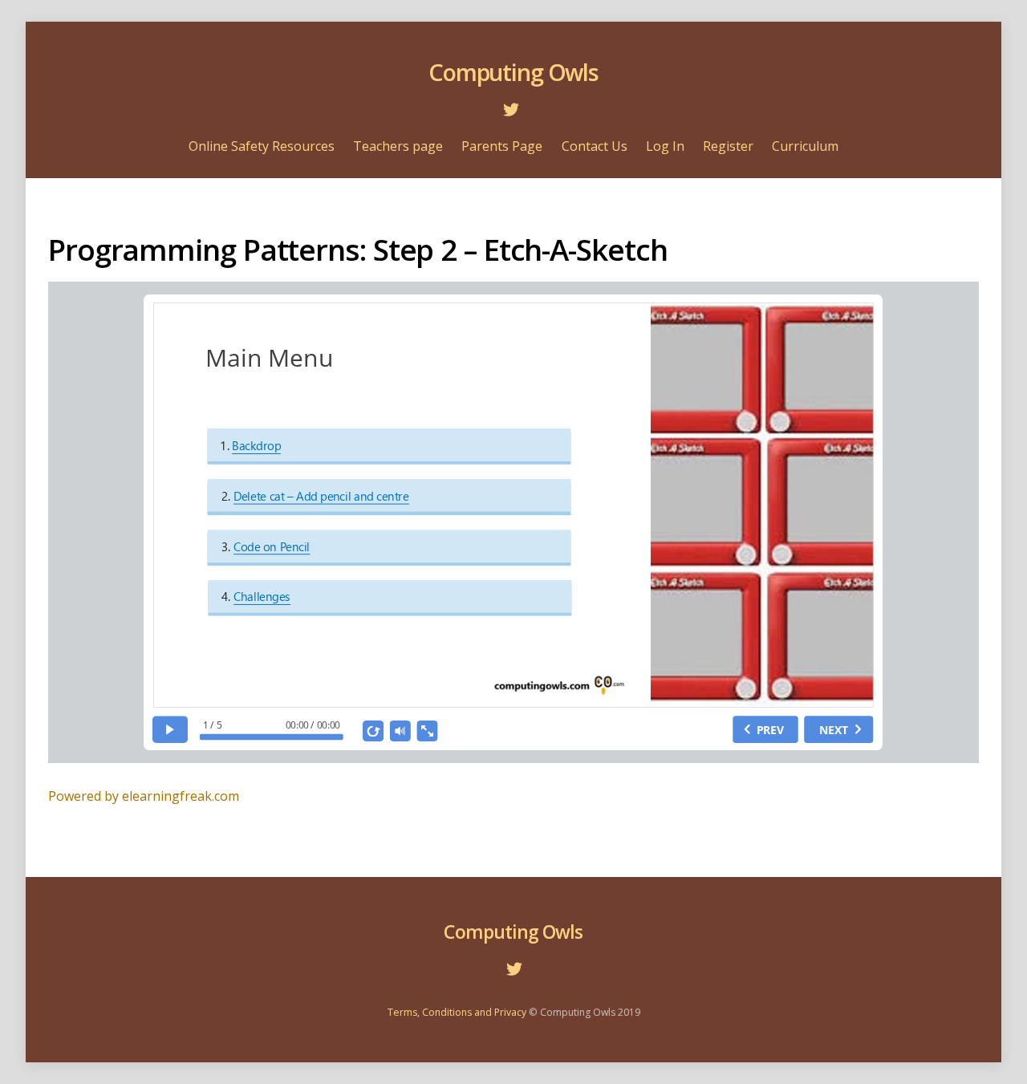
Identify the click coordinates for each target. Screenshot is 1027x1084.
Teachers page (398, 146)
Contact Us (594, 146)
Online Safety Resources (262, 146)
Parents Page (501, 146)
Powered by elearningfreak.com (143, 796)
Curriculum (805, 146)
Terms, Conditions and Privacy (457, 1012)
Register (728, 146)
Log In (665, 146)
